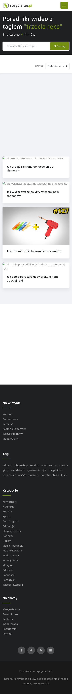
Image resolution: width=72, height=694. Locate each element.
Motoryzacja (10, 560)
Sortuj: (39, 65)
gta (44, 470)
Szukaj (60, 46)
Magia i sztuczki (13, 545)
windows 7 (9, 475)
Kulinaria (8, 506)
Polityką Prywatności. (36, 683)
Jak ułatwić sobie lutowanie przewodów (34, 251)
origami (7, 465)
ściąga (22, 475)
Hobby (7, 540)
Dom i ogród (10, 521)
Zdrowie (8, 570)
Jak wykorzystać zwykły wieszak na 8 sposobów (33, 193)
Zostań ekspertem (14, 428)
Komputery (10, 501)
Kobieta (7, 511)
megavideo (55, 470)
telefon (34, 465)
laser (64, 475)
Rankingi (8, 424)
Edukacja (8, 526)
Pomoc (7, 633)
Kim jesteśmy (11, 609)
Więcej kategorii (13, 584)
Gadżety (8, 535)
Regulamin (9, 628)
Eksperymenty (12, 531)
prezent (33, 475)
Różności (8, 575)
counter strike (50, 475)
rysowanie (33, 470)
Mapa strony (10, 438)
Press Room (10, 614)
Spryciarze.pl (44, 671)
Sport (6, 516)
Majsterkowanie (13, 550)
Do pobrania (10, 419)
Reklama (8, 619)
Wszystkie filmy (13, 433)
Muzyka (8, 565)
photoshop (21, 465)
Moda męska (11, 555)
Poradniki (9, 579)
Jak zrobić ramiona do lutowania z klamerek (30, 168)
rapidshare (18, 470)
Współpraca (10, 624)
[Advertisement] (36, 114)
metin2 (63, 465)
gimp (6, 470)
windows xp (49, 465)
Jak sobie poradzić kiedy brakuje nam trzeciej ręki (32, 278)
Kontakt (7, 414)
